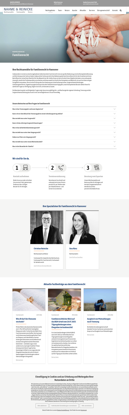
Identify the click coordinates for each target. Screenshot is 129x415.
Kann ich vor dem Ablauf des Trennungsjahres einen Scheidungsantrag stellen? (37, 114)
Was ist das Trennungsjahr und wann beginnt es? (27, 109)
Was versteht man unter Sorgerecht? (23, 118)
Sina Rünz (73, 248)
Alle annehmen (87, 405)
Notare (67, 10)
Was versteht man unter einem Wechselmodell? (27, 142)
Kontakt (115, 10)
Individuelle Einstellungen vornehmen (64, 405)
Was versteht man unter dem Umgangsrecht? (26, 132)
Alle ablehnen (42, 405)
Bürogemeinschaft (103, 10)
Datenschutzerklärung (63, 410)
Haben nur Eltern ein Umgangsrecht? (24, 137)
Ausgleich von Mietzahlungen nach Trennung (98, 320)
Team (60, 10)
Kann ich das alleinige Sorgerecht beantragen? (27, 123)
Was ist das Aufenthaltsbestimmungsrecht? (26, 128)
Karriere (92, 10)
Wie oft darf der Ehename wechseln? (26, 320)
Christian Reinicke (41, 248)
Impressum (84, 410)
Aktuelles (83, 10)
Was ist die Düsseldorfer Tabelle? (23, 146)
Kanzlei (74, 10)
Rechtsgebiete (50, 10)
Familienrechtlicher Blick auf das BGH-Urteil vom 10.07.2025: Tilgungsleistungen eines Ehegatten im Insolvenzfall (64, 323)
